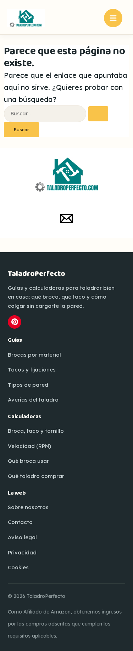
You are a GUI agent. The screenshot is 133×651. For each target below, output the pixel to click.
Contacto (20, 522)
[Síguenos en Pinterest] (14, 322)
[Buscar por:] (56, 112)
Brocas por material (34, 354)
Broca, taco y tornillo (36, 430)
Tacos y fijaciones (32, 369)
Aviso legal (22, 537)
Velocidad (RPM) (29, 446)
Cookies (18, 567)
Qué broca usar (28, 460)
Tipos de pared (28, 384)
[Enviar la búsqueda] (98, 113)
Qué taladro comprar (36, 476)
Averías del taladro (33, 399)
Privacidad (22, 552)
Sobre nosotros (28, 507)
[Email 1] (66, 218)
